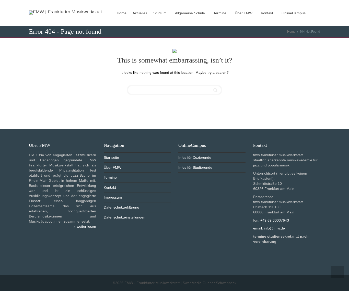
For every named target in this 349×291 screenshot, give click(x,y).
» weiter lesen (85, 226)
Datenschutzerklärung (121, 207)
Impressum (113, 197)
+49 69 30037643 (274, 220)
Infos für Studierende (195, 167)
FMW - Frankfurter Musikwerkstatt (152, 283)
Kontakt (267, 13)
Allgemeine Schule (190, 13)
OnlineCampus (294, 13)
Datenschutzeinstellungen (124, 217)
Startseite (111, 157)
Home (121, 13)
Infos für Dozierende (194, 157)
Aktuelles (140, 13)
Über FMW (244, 13)
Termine (220, 13)
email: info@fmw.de (269, 228)
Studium (160, 13)
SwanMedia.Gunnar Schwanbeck (209, 283)
